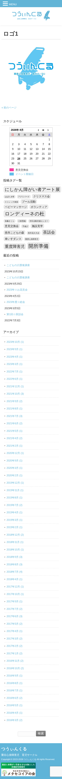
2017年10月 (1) (15, 594)
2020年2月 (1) (14, 475)
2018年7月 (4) (14, 571)
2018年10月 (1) (15, 549)
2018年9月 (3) (14, 556)
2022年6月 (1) (14, 378)
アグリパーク (23, 197)
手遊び (25, 226)
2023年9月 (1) (14, 349)
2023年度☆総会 (16, 301)
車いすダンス (13, 238)
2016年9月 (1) (14, 675)
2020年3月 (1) (14, 467)
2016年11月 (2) (15, 660)
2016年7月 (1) (14, 690)
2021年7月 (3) (14, 416)
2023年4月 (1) (14, 356)
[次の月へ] (49, 130)
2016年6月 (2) (14, 697)
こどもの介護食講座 (18, 265)
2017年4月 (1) (14, 631)
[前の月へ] (37, 130)
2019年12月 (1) (15, 482)
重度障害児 (15, 246)
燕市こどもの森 (14, 232)
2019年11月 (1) (15, 490)
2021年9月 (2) (14, 401)
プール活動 (29, 201)
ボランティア (39, 206)
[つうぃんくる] (31, 22)
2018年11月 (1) (15, 542)
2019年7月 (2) (14, 505)
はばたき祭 (9, 197)
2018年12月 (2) (15, 534)
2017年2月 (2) (14, 645)
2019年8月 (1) (14, 497)
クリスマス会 (41, 196)
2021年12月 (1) (15, 386)
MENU (13, 4)
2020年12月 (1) (15, 453)
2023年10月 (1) (15, 341)
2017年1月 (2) (14, 653)
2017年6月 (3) (14, 616)
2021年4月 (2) (14, 438)
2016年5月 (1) (14, 705)
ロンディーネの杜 (24, 213)
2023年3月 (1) (14, 364)
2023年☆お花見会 (17, 289)
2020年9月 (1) (14, 460)
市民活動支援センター (38, 221)
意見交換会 (12, 225)
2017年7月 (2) (14, 608)
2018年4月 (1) (14, 579)
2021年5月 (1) (14, 430)
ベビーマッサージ (16, 206)
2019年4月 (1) (14, 512)
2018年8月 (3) (14, 564)
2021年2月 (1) (14, 445)
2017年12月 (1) (15, 586)
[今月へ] (43, 130)
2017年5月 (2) (14, 623)
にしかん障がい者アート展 (32, 189)
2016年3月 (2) (14, 720)
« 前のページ (9, 107)
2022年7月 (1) (14, 371)
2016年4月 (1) (14, 712)
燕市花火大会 (33, 233)
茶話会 (49, 232)
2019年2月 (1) (14, 527)
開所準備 (38, 246)
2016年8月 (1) (14, 683)
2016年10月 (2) (15, 668)
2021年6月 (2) (14, 423)
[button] (6, 4)
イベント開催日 (25, 174)
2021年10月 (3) (15, 393)
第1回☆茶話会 (15, 314)
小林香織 (22, 221)
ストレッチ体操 (11, 202)
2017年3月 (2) (14, 638)
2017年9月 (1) (14, 601)
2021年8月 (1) (14, 408)
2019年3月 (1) (14, 519)
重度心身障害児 (31, 239)
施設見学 (37, 225)
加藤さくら (9, 221)
